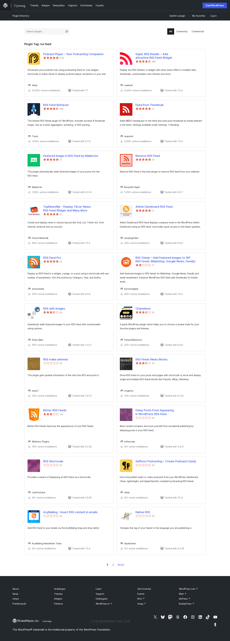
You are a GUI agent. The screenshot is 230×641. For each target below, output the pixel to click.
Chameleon (143, 308)
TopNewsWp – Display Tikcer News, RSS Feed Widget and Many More (67, 208)
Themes (58, 593)
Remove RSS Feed (147, 155)
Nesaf (121, 564)
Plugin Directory (21, 15)
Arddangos (60, 588)
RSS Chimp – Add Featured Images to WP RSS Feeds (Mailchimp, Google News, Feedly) (165, 259)
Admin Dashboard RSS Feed (154, 206)
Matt (182, 593)
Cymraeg (46, 621)
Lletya (16, 598)
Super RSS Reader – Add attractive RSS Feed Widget (153, 55)
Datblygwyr (102, 598)
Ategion (58, 598)
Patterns (58, 603)
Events (140, 593)
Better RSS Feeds (54, 410)
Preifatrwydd (19, 603)
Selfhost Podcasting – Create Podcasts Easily (165, 461)
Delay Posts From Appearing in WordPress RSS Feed (154, 412)
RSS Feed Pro (52, 257)
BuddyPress (186, 603)
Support (100, 593)
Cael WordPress (215, 5)
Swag (141, 603)
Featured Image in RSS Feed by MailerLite (70, 155)
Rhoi (141, 598)
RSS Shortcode (53, 461)
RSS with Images (54, 308)
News (15, 593)
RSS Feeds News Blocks (151, 359)
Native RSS (142, 512)
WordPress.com (188, 588)
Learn (99, 588)
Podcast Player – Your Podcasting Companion (73, 54)
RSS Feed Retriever (56, 105)
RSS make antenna (55, 359)
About (16, 588)
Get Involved (144, 588)
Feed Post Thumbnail (149, 105)
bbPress (184, 598)
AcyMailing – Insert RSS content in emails (70, 512)
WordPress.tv (104, 603)
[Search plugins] (67, 31)
